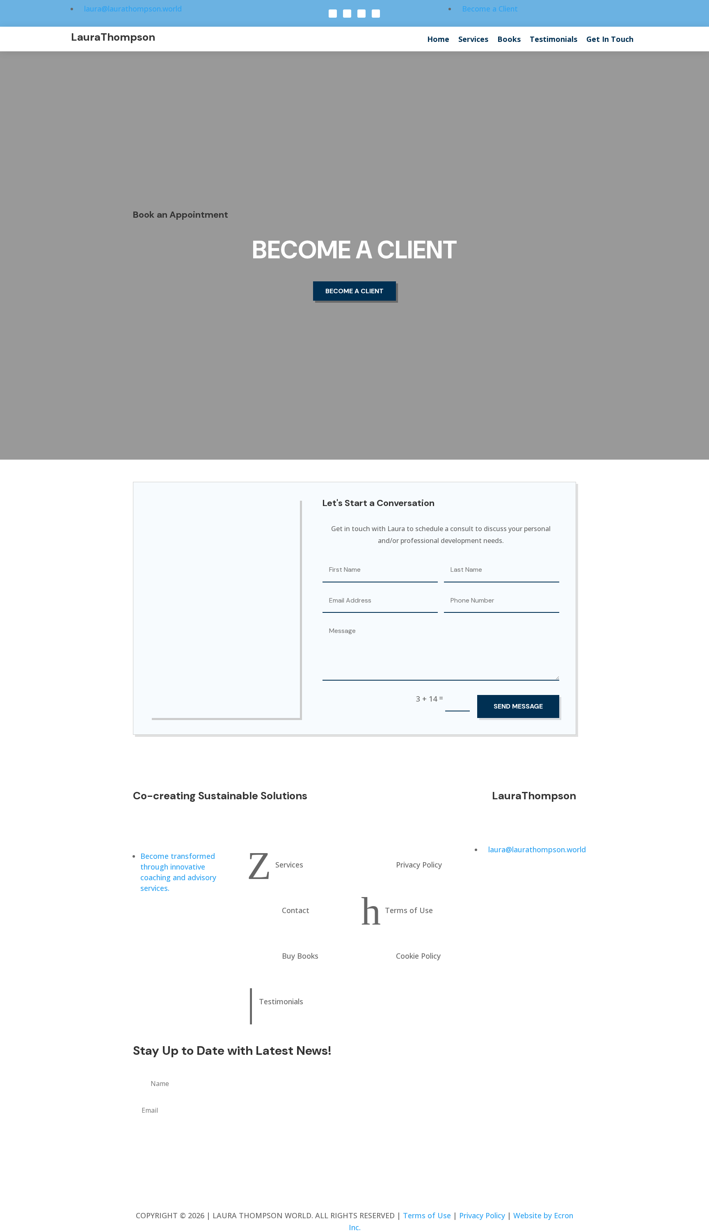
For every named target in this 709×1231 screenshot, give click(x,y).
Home (438, 40)
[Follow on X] (347, 13)
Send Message (518, 706)
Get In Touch (610, 40)
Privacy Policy (482, 1215)
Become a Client (354, 291)
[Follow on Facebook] (333, 13)
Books (509, 40)
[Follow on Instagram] (376, 13)
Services (473, 40)
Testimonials (553, 40)
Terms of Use (427, 1215)
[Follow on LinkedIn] (361, 13)
